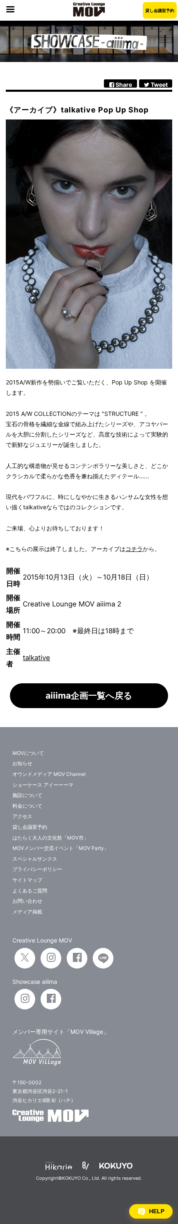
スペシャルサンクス (34, 859)
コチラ (134, 548)
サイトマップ (27, 880)
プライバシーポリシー (37, 869)
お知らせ (22, 763)
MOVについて (28, 753)
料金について (27, 806)
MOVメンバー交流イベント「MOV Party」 (60, 848)
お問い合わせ (27, 901)
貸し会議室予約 (159, 10)
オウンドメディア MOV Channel (49, 774)
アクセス (22, 816)
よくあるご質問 (29, 891)
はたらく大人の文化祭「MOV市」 (50, 838)
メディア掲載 (27, 912)
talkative (36, 658)
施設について (27, 795)
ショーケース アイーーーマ (42, 785)
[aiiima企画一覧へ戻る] (89, 705)
